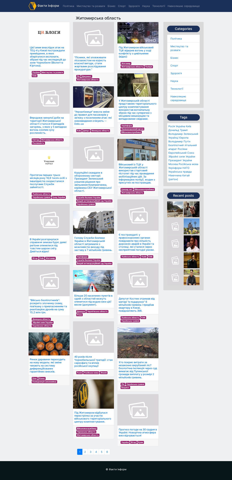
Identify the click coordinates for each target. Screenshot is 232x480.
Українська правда (180, 171)
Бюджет (125, 387)
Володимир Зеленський (183, 133)
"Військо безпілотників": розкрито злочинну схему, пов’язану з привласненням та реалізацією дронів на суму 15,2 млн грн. (48, 306)
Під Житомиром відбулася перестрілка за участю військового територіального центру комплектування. (92, 417)
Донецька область (41, 319)
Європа (183, 137)
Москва (173, 164)
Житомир (50, 258)
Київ (188, 126)
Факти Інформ (47, 6)
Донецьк (81, 311)
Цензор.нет (126, 189)
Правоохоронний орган (132, 129)
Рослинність (38, 143)
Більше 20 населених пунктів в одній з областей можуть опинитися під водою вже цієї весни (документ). (93, 300)
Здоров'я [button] (134, 6)
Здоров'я (176, 73)
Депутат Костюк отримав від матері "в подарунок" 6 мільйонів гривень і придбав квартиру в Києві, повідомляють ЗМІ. (137, 304)
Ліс (78, 76)
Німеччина (174, 175)
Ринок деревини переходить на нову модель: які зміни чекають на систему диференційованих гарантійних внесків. (47, 365)
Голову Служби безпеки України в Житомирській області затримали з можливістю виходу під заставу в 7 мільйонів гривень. (93, 243)
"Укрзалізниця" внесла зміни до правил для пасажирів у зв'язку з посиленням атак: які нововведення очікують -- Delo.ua (93, 117)
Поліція (148, 67)
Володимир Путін (179, 141)
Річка (79, 315)
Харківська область (42, 326)
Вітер (35, 258)
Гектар (36, 140)
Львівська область (41, 194)
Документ (86, 76)
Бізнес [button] (112, 6)
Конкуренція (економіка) (44, 381)
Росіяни (182, 149)
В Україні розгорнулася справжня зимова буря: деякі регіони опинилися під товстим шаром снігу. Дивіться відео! (48, 245)
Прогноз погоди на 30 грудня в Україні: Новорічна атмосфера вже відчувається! (138, 432)
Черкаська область (86, 432)
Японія (104, 372)
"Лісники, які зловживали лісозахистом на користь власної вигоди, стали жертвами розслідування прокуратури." (90, 63)
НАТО (185, 167)
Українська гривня (41, 197)
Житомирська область (52, 140)
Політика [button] (68, 6)
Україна (180, 126)
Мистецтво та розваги (52, 72)
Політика (176, 38)
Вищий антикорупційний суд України (94, 201)
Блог (35, 378)
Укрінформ (175, 167)
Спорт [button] (122, 6)
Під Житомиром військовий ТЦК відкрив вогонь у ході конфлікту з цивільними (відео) (136, 52)
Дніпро (86, 130)
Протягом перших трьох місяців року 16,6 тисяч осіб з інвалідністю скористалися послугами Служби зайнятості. (48, 181)
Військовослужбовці (86, 428)
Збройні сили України (181, 156)
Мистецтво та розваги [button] (91, 6)
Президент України (180, 160)
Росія (171, 126)
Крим (140, 442)
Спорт (174, 65)
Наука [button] (146, 6)
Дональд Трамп (178, 130)
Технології (176, 88)
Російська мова (188, 164)
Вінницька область (100, 130)
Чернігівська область (97, 311)
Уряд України (58, 197)
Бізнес (174, 57)
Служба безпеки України (88, 197)
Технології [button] (158, 6)
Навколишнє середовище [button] (184, 6)
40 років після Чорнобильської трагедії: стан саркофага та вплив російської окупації (93, 361)
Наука (174, 81)
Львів (143, 256)
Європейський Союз (181, 152)
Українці (173, 137)
